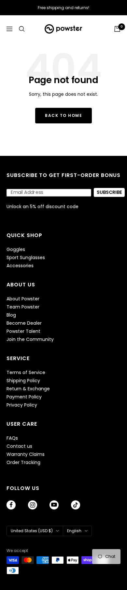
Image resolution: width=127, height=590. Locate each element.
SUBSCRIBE (109, 192)
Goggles (16, 249)
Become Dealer (24, 323)
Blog (11, 315)
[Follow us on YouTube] (54, 504)
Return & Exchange (28, 389)
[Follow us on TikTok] (75, 504)
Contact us (19, 446)
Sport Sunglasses (26, 258)
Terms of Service (26, 372)
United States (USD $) (32, 531)
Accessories (20, 266)
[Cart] (117, 29)
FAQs (12, 438)
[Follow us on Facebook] (11, 504)
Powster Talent (23, 331)
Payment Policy (24, 397)
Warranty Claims (26, 454)
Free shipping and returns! (63, 7)
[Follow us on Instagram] (32, 504)
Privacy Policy (22, 405)
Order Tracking (23, 462)
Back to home (63, 115)
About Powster (23, 299)
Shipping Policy (23, 381)
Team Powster (23, 307)
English (74, 531)
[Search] (22, 29)
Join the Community (30, 339)
